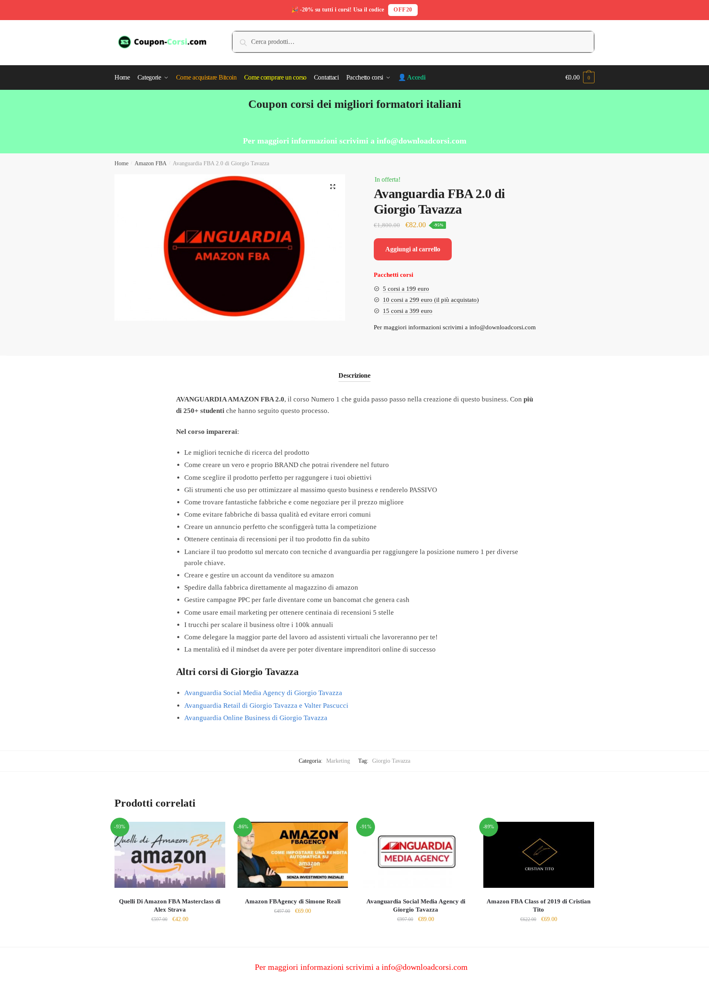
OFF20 (402, 10)
